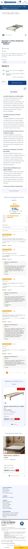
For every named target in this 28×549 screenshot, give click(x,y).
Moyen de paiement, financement (10, 515)
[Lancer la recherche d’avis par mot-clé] (26, 230)
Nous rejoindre (6, 506)
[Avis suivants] (25, 373)
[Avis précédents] (5, 372)
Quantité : (4, 81)
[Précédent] (3, 6)
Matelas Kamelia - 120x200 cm (11, 455)
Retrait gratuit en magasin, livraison (10, 514)
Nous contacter (6, 503)
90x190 (4, 62)
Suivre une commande (7, 508)
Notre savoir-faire (6, 490)
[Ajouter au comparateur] (25, 88)
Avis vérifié (6, 236)
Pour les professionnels (8, 493)
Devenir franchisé (6, 507)
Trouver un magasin (7, 504)
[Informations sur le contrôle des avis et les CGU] (21, 211)
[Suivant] (24, 6)
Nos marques (5, 491)
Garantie (4, 517)
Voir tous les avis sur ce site (15, 213)
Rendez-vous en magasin (8, 497)
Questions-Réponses (7, 501)
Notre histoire (5, 489)
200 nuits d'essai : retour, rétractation (10, 513)
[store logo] (10, 2)
